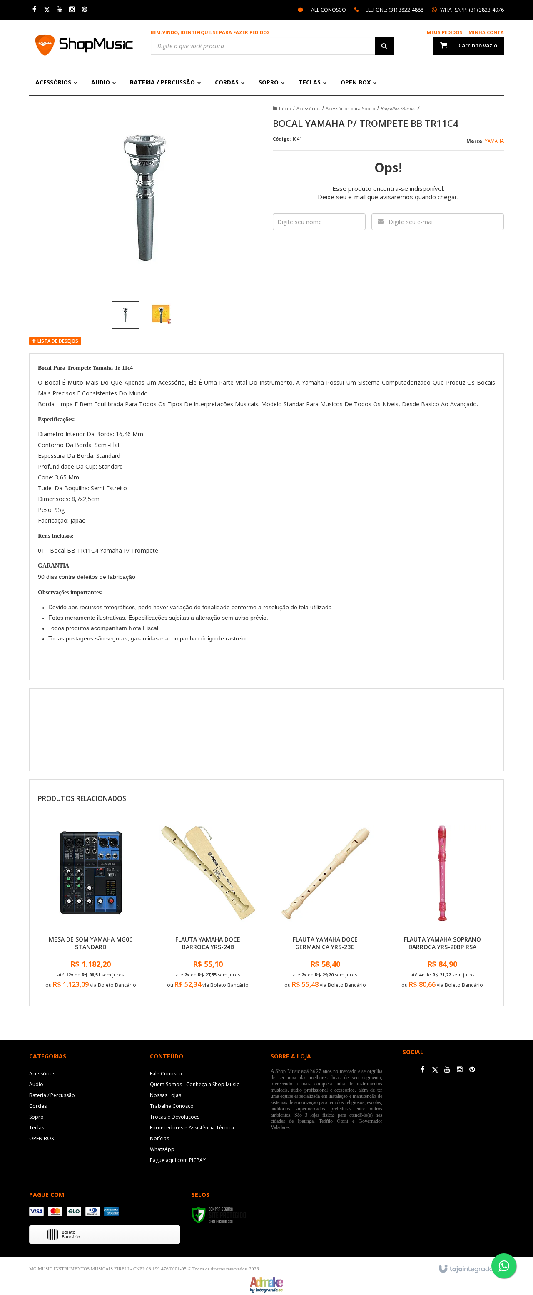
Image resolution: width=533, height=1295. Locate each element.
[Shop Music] (84, 45)
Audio (36, 1084)
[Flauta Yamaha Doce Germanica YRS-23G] (325, 907)
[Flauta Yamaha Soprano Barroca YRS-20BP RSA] (442, 907)
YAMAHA (494, 141)
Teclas (36, 1127)
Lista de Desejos (57, 341)
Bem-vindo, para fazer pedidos (210, 32)
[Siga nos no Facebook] (34, 9)
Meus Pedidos (444, 32)
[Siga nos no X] (47, 9)
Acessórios (308, 108)
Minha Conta (486, 32)
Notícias (159, 1138)
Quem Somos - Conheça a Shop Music (194, 1084)
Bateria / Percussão (52, 1095)
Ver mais (90, 987)
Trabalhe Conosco (172, 1106)
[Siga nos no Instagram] (72, 9)
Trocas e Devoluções (174, 1116)
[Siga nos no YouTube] (447, 1069)
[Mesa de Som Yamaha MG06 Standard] (90, 907)
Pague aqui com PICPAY (178, 1160)
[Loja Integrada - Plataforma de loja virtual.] (470, 1269)
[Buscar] (384, 46)
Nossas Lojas (165, 1095)
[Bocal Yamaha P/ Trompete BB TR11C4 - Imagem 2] (161, 314)
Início (285, 108)
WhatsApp (162, 1149)
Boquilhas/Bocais (398, 108)
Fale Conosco (326, 9)
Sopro (36, 1116)
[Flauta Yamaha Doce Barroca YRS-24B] (208, 907)
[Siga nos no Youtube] (59, 9)
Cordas (38, 1106)
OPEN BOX (41, 1138)
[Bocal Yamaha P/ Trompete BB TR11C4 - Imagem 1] (125, 315)
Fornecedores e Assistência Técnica (192, 1127)
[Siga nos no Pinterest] (84, 9)
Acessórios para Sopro (350, 108)
